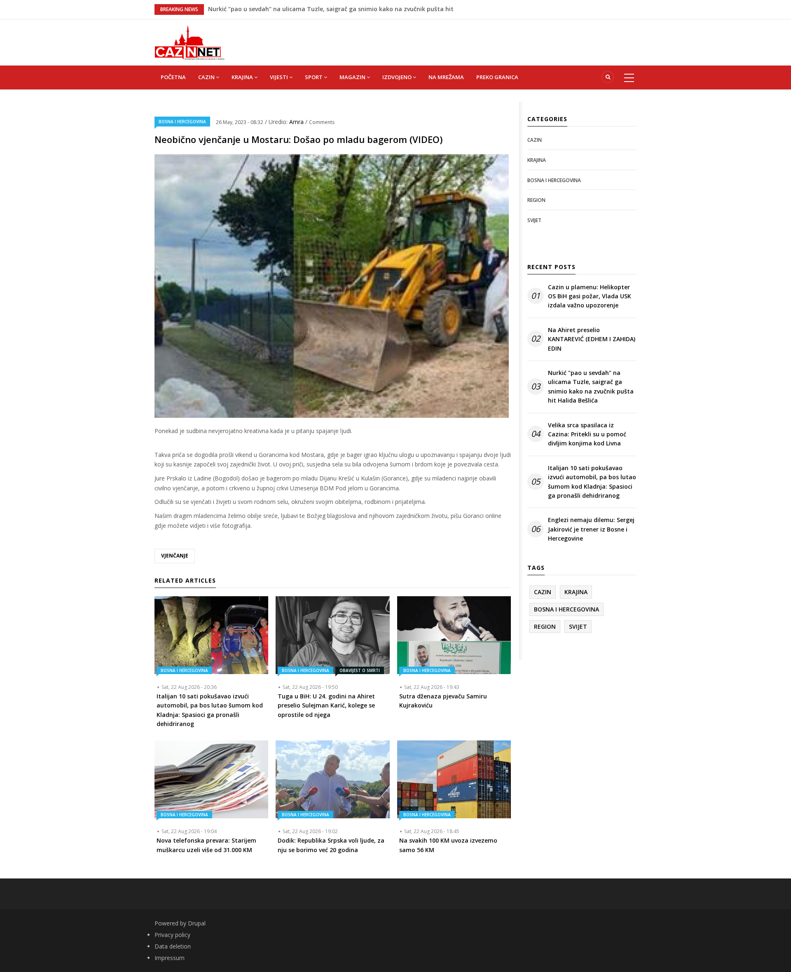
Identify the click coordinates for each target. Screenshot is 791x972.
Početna (173, 77)
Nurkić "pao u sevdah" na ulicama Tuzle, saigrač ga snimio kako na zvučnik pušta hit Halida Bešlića (591, 386)
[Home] (189, 42)
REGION (536, 200)
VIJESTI (279, 77)
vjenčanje (174, 555)
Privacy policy (172, 935)
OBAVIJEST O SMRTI (359, 670)
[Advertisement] (437, 37)
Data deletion (172, 946)
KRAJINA (243, 77)
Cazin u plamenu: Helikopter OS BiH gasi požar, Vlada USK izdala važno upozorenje (589, 296)
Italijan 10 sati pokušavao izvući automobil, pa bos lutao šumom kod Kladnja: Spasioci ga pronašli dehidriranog (592, 481)
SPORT (314, 77)
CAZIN (207, 77)
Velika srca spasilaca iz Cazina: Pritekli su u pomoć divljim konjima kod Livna (587, 434)
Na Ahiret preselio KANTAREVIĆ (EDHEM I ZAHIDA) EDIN (286, 9)
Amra (297, 122)
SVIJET (534, 220)
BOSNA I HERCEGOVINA (182, 121)
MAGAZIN (353, 77)
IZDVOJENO (397, 77)
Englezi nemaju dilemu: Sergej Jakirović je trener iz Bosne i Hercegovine (591, 529)
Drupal (197, 923)
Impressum (169, 958)
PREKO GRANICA (497, 77)
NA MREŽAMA (446, 77)
